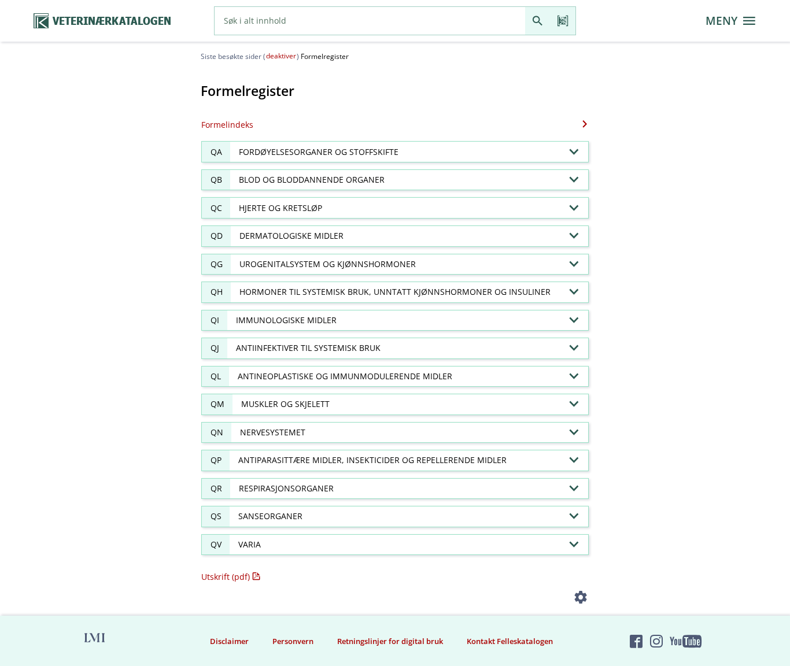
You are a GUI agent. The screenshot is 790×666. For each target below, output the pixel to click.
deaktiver (281, 55)
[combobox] (370, 21)
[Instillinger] (581, 599)
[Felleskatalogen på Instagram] (656, 641)
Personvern (292, 641)
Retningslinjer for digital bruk (390, 641)
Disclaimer (229, 641)
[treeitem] (395, 152)
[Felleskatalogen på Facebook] (636, 641)
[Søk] (537, 21)
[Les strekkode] (563, 21)
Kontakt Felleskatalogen (510, 641)
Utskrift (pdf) (225, 576)
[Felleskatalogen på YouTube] (685, 641)
